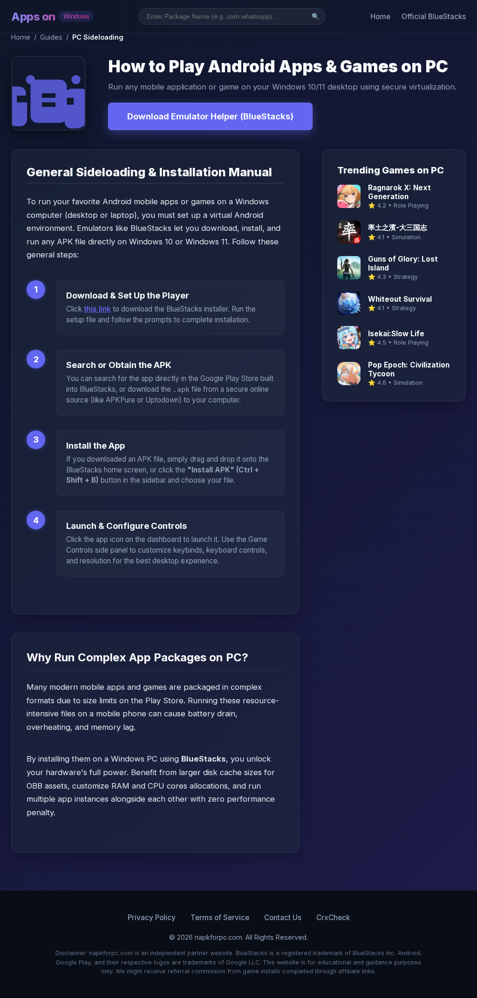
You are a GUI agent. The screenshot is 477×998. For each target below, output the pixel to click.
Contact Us (282, 917)
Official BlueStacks (434, 16)
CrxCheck (333, 917)
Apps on (50, 16)
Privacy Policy (152, 917)
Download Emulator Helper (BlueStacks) (210, 116)
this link (97, 309)
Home (380, 16)
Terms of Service (220, 917)
